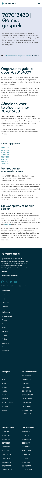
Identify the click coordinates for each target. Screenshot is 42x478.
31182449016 (26, 376)
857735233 (6, 443)
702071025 (5, 152)
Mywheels (5, 324)
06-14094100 (26, 466)
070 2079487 (26, 406)
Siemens (5, 331)
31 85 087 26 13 (27, 395)
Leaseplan (5, 343)
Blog (3, 299)
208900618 (26, 447)
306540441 (26, 458)
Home (4, 295)
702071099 (5, 157)
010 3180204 (26, 379)
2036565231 (26, 413)
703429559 (5, 159)
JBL (3, 376)
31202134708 (6, 458)
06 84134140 (26, 391)
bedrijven (7, 225)
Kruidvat (5, 399)
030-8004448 (27, 410)
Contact (5, 306)
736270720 (5, 161)
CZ (3, 347)
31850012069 (7, 447)
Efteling (4, 395)
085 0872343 (26, 439)
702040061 (5, 148)
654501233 (26, 454)
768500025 (26, 431)
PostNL (4, 387)
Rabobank (5, 350)
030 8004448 (27, 399)
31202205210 (6, 462)
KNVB (4, 383)
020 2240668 (27, 470)
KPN (3, 379)
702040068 (5, 150)
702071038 (5, 155)
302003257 (6, 450)
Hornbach (5, 406)
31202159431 (26, 383)
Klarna (4, 327)
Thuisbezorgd (7, 316)
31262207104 (26, 450)
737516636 (5, 164)
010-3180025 (26, 387)
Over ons (5, 302)
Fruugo (4, 320)
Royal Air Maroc (8, 402)
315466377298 (7, 469)
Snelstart (5, 335)
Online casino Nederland (9, 275)
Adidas (4, 391)
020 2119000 (6, 466)
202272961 (6, 431)
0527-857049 (26, 402)
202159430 (6, 439)
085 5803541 (26, 462)
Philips (4, 339)
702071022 (6, 435)
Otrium (4, 410)
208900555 (26, 443)
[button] (39, 3)
